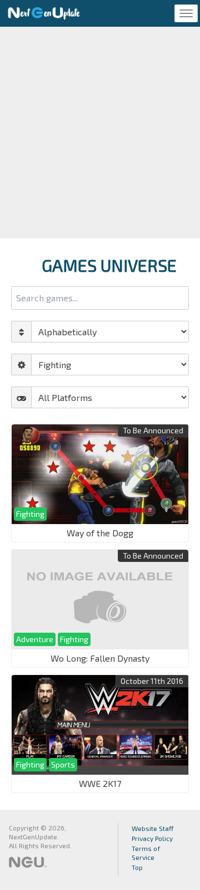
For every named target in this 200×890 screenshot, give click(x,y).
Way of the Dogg (100, 532)
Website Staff (153, 828)
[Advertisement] (100, 132)
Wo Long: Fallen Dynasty (100, 658)
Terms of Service (146, 852)
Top (137, 867)
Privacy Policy (152, 838)
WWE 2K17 (100, 783)
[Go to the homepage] (44, 13)
